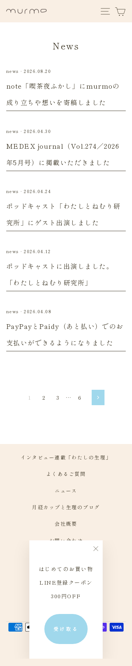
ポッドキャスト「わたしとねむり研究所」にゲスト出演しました (63, 214)
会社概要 (66, 523)
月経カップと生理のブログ (66, 507)
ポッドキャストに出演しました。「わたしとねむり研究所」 (59, 274)
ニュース (66, 490)
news (12, 71)
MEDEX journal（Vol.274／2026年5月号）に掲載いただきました (62, 154)
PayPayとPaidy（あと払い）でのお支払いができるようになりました (65, 334)
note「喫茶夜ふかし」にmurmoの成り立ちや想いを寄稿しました (63, 94)
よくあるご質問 (66, 473)
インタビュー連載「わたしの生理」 (66, 457)
